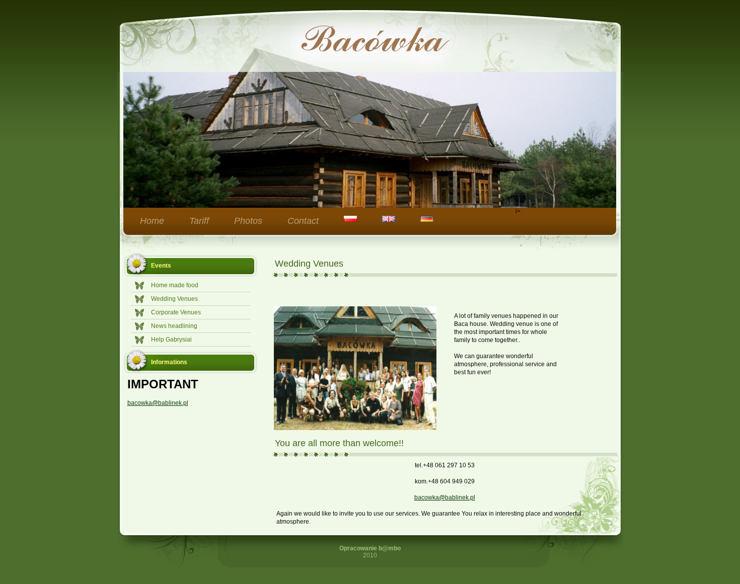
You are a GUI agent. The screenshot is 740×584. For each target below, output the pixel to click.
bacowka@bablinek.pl (157, 402)
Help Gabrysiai (171, 339)
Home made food (174, 285)
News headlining (174, 325)
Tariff (199, 221)
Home (152, 221)
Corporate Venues (176, 312)
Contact (303, 221)
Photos (248, 221)
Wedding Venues (174, 298)
